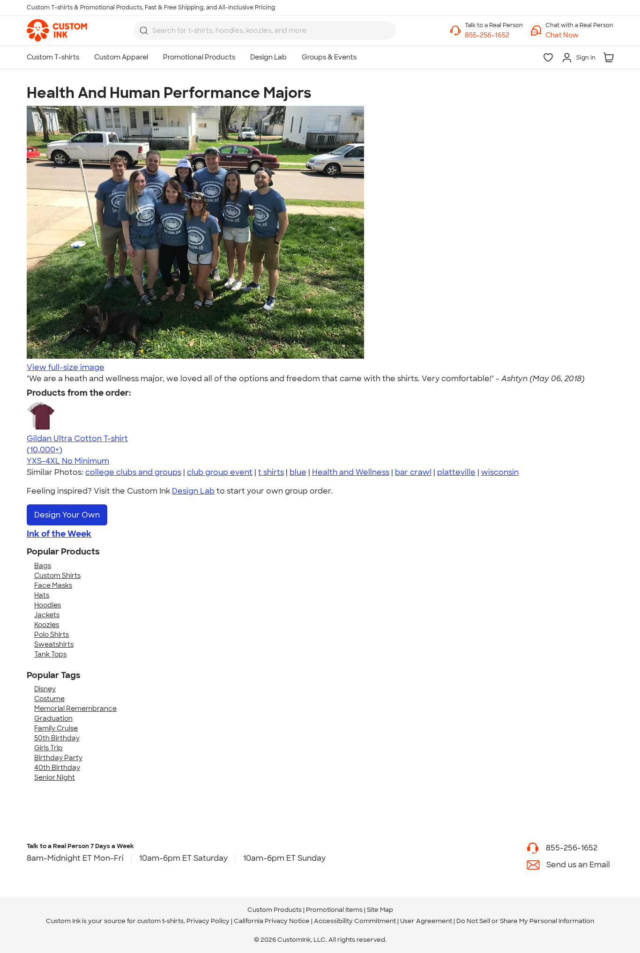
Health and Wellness (350, 472)
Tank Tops (50, 654)
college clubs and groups (133, 472)
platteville (456, 472)
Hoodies (47, 605)
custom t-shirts (160, 921)
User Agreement (426, 921)
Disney (45, 689)
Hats (41, 595)
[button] (579, 35)
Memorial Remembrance (75, 708)
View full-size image (65, 367)
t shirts (271, 472)
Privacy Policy (208, 921)
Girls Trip (48, 748)
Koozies (46, 625)
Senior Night (54, 777)
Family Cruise (56, 728)
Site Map (380, 910)
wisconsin (500, 472)
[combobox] (265, 30)
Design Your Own (67, 515)
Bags (42, 565)
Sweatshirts (54, 644)
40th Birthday (57, 767)
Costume (49, 698)
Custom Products (274, 910)
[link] (57, 30)
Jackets (47, 615)
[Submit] (143, 30)
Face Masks (53, 585)
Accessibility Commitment (355, 921)
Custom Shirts (57, 575)
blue (298, 472)
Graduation (53, 718)
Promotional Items (334, 910)
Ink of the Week (59, 533)
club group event (220, 472)
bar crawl (413, 472)
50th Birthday (57, 738)
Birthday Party (58, 758)
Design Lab (193, 491)
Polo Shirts (51, 634)
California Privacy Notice (272, 921)
